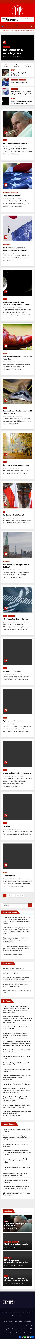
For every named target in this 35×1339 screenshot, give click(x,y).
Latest (6, 66)
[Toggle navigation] (17, 26)
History (5, 353)
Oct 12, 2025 (8, 674)
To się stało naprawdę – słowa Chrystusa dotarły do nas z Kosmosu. (16, 1280)
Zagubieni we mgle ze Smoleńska (15, 143)
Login (31, 1325)
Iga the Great (7, 1084)
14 (18, 896)
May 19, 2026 (8, 146)
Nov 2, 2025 (8, 622)
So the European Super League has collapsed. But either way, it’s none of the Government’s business (16, 1008)
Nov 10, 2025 (8, 518)
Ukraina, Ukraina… (9, 876)
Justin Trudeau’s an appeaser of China (15, 1056)
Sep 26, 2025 (8, 878)
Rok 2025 (6, 826)
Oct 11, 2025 (8, 724)
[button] (32, 26)
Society (13, 70)
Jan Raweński (18, 56)
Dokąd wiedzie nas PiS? (15, 954)
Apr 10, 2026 (8, 307)
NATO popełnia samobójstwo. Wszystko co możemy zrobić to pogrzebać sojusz (15, 250)
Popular (16, 66)
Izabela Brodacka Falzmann (21, 622)
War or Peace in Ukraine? (11, 1027)
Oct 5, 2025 (8, 829)
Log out (27, 1325)
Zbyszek (17, 468)
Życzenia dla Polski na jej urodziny (16, 465)
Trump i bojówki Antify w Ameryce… (17, 773)
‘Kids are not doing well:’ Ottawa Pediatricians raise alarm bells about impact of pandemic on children (17, 1018)
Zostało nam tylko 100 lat (13, 671)
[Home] (2, 26)
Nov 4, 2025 (8, 569)
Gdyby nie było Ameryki (12, 196)
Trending (28, 66)
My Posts (12, 1332)
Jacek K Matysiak (19, 518)
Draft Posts (21, 1325)
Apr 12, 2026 (7, 56)
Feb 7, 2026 (8, 361)
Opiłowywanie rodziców (12, 721)
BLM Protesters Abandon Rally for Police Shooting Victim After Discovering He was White (17, 1043)
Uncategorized (22, 79)
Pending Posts (19, 1332)
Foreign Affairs (6, 47)
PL (4, 511)
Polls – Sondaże (28, 1332)
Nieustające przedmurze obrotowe (16, 619)
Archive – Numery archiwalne (25, 1321)
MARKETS (29, 1329)
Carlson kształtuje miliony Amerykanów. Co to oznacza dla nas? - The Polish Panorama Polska (17, 919)
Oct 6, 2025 (8, 776)
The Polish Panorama (17, 1316)
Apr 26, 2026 (8, 198)
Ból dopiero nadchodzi (10, 1193)
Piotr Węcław (18, 146)
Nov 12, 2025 (8, 416)
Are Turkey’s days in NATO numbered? (16, 1063)
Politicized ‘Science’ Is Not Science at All (16, 1050)
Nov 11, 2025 (8, 468)
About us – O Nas (12, 1321)
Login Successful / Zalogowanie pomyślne (15, 1329)
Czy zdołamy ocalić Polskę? (13, 515)
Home (5, 1321)
